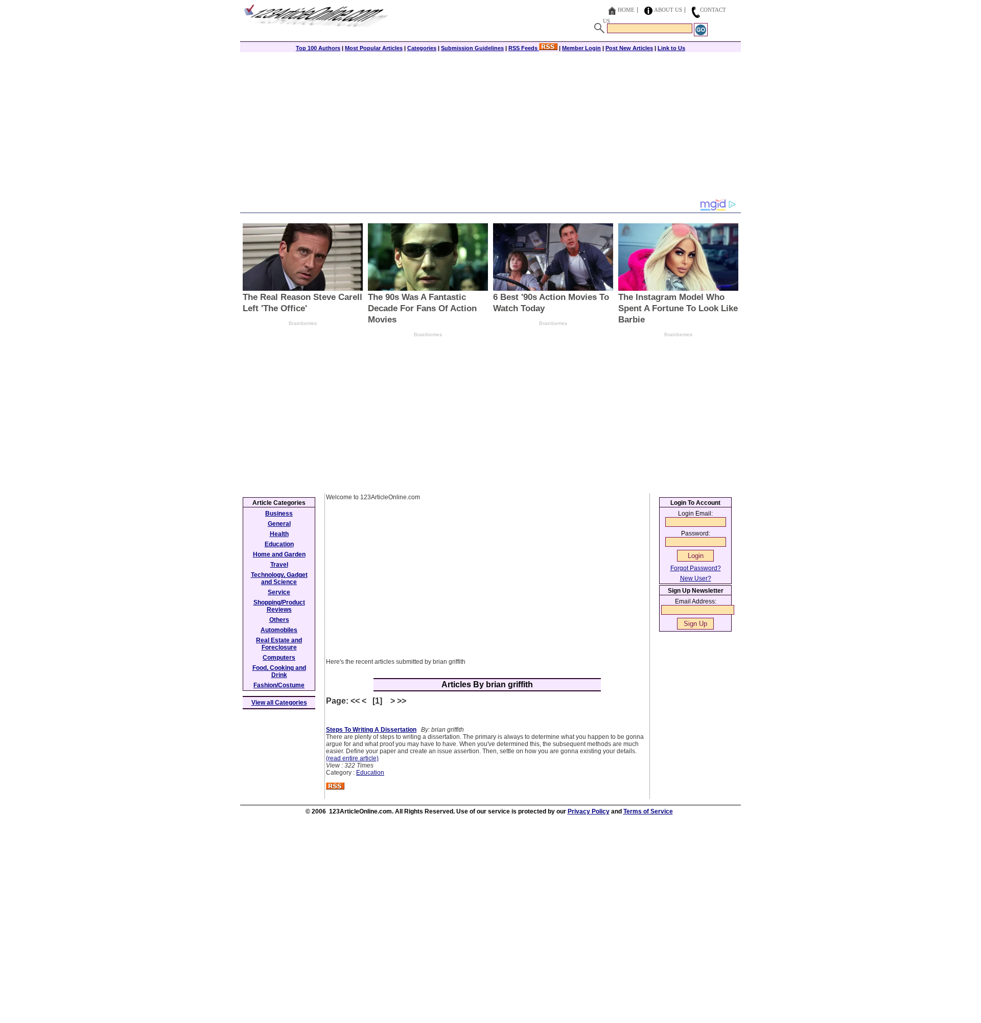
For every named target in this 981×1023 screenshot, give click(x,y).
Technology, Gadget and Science (279, 578)
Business (279, 513)
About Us (668, 10)
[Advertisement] (490, 126)
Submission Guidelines (472, 48)
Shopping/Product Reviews (279, 606)
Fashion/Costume (279, 685)
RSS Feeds (523, 48)
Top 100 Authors (318, 48)
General (279, 523)
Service (279, 592)
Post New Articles (629, 48)
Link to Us (671, 48)
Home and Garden (279, 554)
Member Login (581, 48)
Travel (279, 564)
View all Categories (279, 702)
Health (279, 534)
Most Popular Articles (374, 48)
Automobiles (279, 630)
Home (626, 10)
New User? (695, 578)
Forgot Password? (695, 568)
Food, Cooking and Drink (279, 671)
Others (279, 619)
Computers (279, 657)
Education (370, 772)
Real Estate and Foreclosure (279, 644)
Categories (421, 48)
